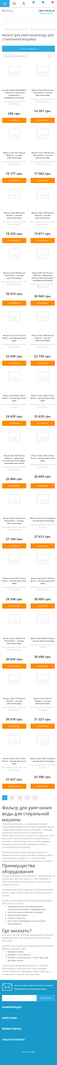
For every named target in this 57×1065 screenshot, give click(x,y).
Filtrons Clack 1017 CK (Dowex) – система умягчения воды (42, 701)
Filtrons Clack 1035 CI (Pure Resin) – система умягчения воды (43, 398)
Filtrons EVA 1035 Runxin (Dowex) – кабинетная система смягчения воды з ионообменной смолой (14, 459)
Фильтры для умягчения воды (43, 29)
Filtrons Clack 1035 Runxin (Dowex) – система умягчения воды (43, 215)
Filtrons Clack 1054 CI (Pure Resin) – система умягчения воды (43, 458)
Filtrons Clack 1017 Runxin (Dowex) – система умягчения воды (14, 155)
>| (35, 798)
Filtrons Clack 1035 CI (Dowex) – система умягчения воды (42, 759)
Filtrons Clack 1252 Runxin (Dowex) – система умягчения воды (14, 701)
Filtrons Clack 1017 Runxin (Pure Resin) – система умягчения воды (43, 92)
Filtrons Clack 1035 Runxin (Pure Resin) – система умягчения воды (43, 155)
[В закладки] (25, 129)
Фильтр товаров (28, 48)
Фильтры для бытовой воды (16, 29)
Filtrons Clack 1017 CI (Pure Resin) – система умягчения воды (14, 338)
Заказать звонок (46, 13)
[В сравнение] (25, 133)
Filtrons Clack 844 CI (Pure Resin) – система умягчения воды (14, 398)
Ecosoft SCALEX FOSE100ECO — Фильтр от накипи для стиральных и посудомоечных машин (14, 94)
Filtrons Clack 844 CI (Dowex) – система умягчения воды (43, 639)
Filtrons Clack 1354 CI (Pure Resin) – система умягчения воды (14, 761)
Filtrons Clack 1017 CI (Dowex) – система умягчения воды (42, 519)
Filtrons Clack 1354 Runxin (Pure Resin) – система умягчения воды (14, 641)
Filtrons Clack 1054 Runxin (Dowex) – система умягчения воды (43, 338)
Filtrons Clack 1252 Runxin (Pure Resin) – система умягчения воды (14, 520)
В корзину (14, 120)
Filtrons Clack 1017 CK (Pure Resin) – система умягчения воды (43, 580)
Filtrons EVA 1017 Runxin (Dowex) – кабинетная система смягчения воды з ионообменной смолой (42, 277)
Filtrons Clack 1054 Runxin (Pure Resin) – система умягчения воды (14, 275)
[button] (23, 3)
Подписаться (45, 998)
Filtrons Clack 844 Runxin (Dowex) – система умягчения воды (14, 215)
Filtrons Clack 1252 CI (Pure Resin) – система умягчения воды (14, 580)
